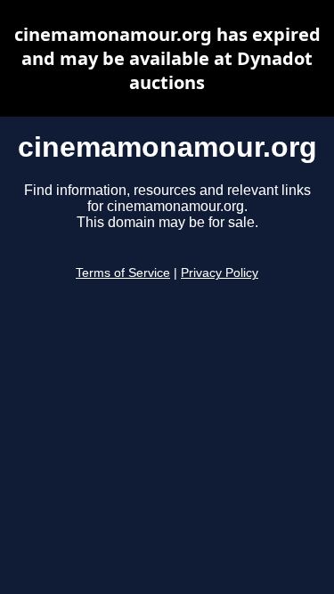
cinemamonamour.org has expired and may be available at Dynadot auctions (167, 58)
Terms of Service (123, 273)
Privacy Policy (219, 273)
